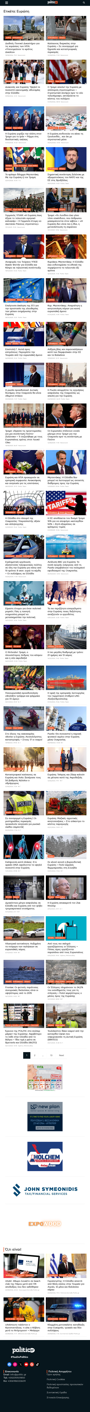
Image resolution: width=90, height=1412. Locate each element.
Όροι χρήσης (54, 1374)
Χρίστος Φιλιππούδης (67, 955)
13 (51, 1055)
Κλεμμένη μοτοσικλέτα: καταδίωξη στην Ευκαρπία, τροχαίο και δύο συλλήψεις (66, 1328)
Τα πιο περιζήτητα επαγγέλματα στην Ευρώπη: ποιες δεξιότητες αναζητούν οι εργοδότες (64, 611)
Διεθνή (8, 37)
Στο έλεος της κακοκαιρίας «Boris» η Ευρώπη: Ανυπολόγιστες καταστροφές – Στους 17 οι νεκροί (23, 737)
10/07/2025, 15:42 (11, 527)
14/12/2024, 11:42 (53, 658)
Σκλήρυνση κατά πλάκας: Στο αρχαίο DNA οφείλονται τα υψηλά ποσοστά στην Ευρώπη (23, 865)
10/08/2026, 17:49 (54, 55)
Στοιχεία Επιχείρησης (58, 1398)
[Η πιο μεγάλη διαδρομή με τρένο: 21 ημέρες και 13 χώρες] (66, 637)
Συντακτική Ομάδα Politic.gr (70, 1333)
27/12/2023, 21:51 (53, 909)
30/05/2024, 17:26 (11, 830)
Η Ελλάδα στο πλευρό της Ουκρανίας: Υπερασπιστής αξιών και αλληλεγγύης (22, 521)
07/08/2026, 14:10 (11, 96)
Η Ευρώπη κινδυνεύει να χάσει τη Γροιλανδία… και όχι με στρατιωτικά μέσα (65, 137)
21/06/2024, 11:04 (11, 786)
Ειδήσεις (9, 602)
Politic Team (64, 183)
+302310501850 (16, 1378)
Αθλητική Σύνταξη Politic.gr (27, 1333)
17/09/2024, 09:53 (11, 742)
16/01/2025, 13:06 (11, 620)
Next (61, 1055)
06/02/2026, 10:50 (54, 142)
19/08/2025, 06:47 (11, 445)
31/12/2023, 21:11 (10, 911)
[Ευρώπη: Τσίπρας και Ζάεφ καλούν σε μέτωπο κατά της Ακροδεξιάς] (66, 759)
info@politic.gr (18, 1375)
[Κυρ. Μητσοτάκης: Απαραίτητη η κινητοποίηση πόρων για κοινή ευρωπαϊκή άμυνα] (66, 290)
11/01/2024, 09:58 (11, 871)
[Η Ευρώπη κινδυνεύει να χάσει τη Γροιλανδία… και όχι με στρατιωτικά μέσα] (66, 118)
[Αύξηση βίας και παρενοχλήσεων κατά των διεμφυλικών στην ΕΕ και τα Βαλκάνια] (66, 334)
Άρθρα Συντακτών (20, 165)
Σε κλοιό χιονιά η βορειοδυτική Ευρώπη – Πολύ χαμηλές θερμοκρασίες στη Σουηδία (64, 865)
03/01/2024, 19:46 (54, 871)
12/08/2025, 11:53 (53, 442)
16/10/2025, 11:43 (53, 273)
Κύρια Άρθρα (60, 81)
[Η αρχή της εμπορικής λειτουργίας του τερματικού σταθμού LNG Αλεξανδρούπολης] (66, 677)
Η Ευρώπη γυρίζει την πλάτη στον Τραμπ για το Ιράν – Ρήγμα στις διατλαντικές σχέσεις (23, 137)
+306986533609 (17, 1381)
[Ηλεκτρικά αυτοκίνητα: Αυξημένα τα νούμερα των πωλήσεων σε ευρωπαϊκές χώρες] (23, 928)
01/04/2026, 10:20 (11, 142)
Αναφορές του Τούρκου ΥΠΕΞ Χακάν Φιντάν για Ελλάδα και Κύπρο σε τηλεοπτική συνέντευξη (23, 265)
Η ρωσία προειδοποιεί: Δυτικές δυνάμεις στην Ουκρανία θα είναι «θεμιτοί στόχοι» (23, 393)
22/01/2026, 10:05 (11, 180)
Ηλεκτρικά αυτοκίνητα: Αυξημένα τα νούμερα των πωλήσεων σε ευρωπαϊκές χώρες (23, 947)
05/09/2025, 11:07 (11, 399)
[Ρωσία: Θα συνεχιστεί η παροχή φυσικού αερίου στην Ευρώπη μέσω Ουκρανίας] (66, 718)
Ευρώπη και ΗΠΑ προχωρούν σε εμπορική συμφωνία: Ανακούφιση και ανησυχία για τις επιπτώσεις (23, 480)
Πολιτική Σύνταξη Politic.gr (69, 1293)
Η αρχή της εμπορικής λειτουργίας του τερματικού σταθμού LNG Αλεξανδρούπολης (66, 696)
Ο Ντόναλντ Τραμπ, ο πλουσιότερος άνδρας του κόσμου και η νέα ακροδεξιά (23, 655)
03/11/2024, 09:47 (11, 702)
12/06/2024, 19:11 (53, 780)
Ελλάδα (8, 81)
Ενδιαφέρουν (17, 37)
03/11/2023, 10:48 (53, 1043)
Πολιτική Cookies (56, 1379)
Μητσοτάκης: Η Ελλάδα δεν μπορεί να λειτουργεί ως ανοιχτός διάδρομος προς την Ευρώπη (66, 480)
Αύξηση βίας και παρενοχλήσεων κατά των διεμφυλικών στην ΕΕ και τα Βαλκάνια (65, 352)
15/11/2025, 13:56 (53, 230)
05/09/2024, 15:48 (54, 742)
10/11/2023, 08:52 (53, 999)
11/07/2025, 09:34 (53, 486)
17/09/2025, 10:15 (53, 358)
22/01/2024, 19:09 (54, 827)
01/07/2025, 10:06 (54, 530)
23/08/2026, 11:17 (11, 1333)
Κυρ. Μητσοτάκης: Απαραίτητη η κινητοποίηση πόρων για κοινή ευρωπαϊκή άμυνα (65, 309)
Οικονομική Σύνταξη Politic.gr (29, 1290)
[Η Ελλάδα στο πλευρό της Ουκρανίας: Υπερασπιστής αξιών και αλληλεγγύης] (23, 503)
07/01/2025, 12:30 (53, 617)
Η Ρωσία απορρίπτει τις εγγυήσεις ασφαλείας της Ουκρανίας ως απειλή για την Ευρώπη (66, 393)
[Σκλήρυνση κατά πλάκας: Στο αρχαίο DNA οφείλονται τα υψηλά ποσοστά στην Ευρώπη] (23, 847)
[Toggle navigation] (7, 2)
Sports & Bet (10, 1319)
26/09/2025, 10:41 (11, 358)
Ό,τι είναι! (28, 256)
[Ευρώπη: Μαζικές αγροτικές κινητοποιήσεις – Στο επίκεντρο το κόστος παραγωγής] (66, 803)
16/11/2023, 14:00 (11, 996)
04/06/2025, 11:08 (11, 576)
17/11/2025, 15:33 (10, 227)
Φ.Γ (62, 742)
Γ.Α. (19, 180)
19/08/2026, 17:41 (11, 55)
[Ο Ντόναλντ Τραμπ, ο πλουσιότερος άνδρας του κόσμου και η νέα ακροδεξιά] (23, 637)
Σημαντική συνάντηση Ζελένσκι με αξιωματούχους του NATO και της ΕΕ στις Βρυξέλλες (66, 177)
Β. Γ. (19, 702)
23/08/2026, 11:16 (53, 1333)
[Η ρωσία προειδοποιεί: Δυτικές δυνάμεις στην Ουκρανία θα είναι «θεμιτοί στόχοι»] (23, 375)
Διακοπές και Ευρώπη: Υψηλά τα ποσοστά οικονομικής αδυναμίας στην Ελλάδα (22, 90)
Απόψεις (9, 165)
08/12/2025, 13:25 (54, 183)
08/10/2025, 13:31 (11, 317)
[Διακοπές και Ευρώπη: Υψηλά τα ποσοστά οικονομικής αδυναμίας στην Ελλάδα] (23, 72)
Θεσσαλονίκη (53, 1319)
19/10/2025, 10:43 (11, 270)
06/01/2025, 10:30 (11, 661)
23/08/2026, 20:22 (11, 1290)
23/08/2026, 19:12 (54, 1293)
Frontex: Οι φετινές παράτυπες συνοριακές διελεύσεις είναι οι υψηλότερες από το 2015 (21, 990)
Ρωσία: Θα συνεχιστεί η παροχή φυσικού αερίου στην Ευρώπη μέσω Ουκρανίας (64, 737)
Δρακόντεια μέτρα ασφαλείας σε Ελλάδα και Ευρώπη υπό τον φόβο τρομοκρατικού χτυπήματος (23, 906)
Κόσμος (62, 37)
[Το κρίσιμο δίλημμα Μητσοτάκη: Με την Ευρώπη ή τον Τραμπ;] (23, 159)
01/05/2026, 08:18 (54, 102)
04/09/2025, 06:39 (54, 399)
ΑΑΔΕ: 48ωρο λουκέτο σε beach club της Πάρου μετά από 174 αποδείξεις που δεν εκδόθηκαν (22, 1284)
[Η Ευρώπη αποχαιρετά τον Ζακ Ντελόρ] (66, 887)
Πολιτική (9, 168)
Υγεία (8, 856)
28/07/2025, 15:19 (11, 486)
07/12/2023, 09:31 (53, 955)
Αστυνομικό (10, 556)
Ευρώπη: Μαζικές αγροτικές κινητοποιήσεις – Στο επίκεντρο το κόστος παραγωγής (66, 821)
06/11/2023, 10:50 (11, 1045)
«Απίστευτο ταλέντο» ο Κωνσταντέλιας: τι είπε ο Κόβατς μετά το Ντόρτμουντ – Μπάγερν (22, 1328)
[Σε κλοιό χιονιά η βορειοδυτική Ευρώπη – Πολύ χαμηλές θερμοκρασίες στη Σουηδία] (66, 847)
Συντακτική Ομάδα (57, 1392)
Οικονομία (70, 512)
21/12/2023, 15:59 (11, 952)
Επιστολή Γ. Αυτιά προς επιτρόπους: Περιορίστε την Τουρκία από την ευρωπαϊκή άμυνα (23, 352)
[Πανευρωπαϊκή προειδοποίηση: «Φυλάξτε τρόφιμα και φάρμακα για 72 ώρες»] (23, 677)
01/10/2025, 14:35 (53, 314)
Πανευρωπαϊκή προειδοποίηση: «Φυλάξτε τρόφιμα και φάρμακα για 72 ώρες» (22, 696)
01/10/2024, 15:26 (53, 702)
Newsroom (21, 55)
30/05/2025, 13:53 (54, 574)
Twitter (8, 1025)
